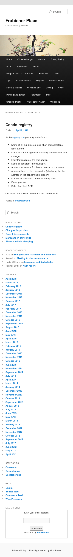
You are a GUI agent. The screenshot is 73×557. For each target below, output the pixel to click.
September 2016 (14, 323)
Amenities (22, 66)
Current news (12, 471)
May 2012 (10, 450)
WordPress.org (13, 499)
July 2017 (10, 305)
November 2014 (13, 368)
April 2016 (10, 338)
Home (9, 59)
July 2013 (10, 409)
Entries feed (12, 491)
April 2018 (10, 278)
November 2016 (13, 316)
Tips (8, 80)
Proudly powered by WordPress (45, 550)
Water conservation (36, 101)
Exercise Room (56, 80)
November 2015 (13, 357)
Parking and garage (16, 94)
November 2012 (13, 432)
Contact (35, 66)
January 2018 (12, 290)
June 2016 (10, 331)
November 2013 (13, 394)
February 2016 (13, 346)
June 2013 (10, 413)
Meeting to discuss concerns (32, 258)
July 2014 (10, 375)
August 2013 (12, 405)
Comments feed (14, 495)
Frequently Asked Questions (19, 73)
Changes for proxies (16, 230)
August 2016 (12, 327)
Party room (36, 94)
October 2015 (12, 360)
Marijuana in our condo (18, 237)
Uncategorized (22, 200)
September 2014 (14, 372)
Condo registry (18, 124)
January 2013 (12, 424)
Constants (10, 467)
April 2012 (10, 454)
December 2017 (13, 293)
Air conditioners (23, 80)
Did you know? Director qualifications (35, 254)
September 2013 (14, 402)
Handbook (44, 73)
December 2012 (13, 428)
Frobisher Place (21, 20)
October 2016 (12, 319)
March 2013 (11, 420)
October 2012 (12, 435)
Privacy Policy (57, 59)
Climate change (25, 59)
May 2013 (10, 417)
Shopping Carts (13, 101)
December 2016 (13, 312)
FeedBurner (43, 532)
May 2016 (10, 334)
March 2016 (11, 342)
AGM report (29, 265)
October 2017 (12, 301)
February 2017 (13, 308)
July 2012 (10, 443)
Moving (49, 87)
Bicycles (40, 80)
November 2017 (13, 297)
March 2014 (11, 383)
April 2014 (10, 379)
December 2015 (13, 353)
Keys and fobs (34, 87)
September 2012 (14, 439)
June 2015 (10, 364)
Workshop (55, 101)
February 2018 (13, 286)
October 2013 (12, 398)
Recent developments (17, 234)
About (9, 66)
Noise (61, 87)
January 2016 (12, 349)
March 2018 (11, 282)
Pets (48, 94)
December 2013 (13, 390)
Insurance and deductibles (38, 262)
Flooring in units (14, 87)
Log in (9, 487)
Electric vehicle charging (19, 241)
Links (56, 73)
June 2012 (10, 446)
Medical (41, 59)
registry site (18, 137)
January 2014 (12, 387)
